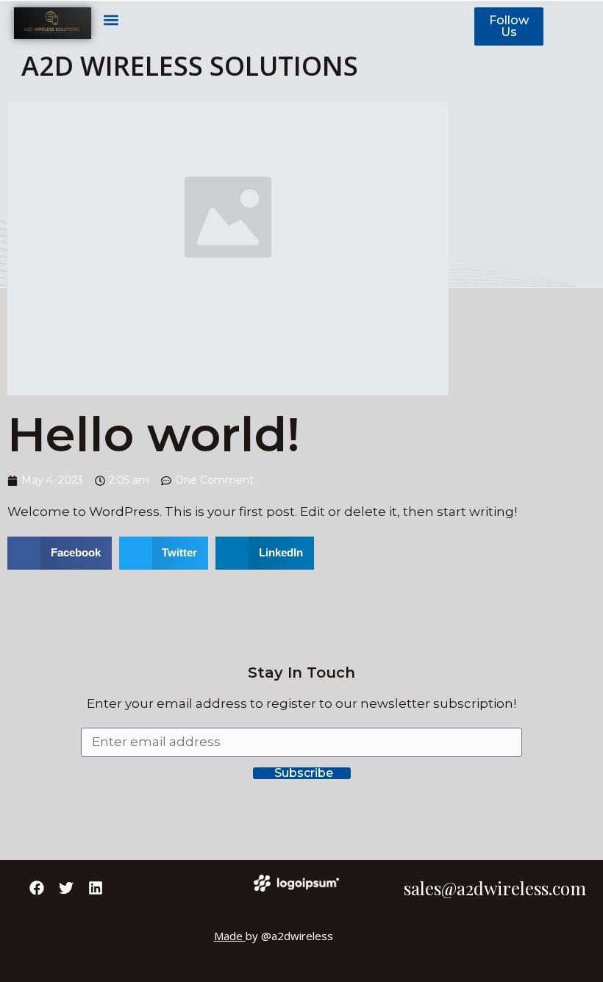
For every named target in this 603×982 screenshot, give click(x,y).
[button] (111, 19)
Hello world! (153, 434)
